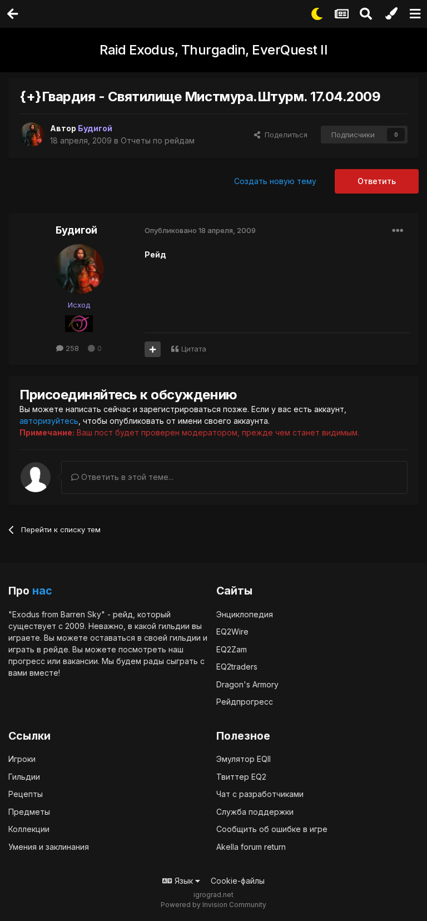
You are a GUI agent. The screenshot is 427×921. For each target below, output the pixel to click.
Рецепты (25, 794)
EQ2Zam (231, 649)
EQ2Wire (232, 631)
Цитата (193, 348)
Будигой (76, 230)
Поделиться (283, 134)
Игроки (22, 759)
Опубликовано (200, 230)
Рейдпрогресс (244, 701)
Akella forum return (251, 846)
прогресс (26, 661)
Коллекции (28, 829)
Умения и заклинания (48, 846)
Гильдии (24, 776)
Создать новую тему (275, 181)
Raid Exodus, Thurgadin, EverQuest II (213, 50)
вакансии (80, 661)
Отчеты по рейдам (158, 140)
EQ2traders (236, 666)
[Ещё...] (397, 230)
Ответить (377, 181)
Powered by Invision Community (213, 904)
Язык (183, 880)
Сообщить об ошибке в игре (271, 829)
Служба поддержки (255, 811)
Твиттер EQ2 (241, 776)
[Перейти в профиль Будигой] (31, 134)
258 (71, 348)
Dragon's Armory (247, 684)
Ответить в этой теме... (126, 477)
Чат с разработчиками (260, 794)
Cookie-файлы (238, 880)
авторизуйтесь (48, 420)
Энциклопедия (244, 614)
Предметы (29, 811)
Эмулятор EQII (243, 759)
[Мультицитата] (153, 349)
